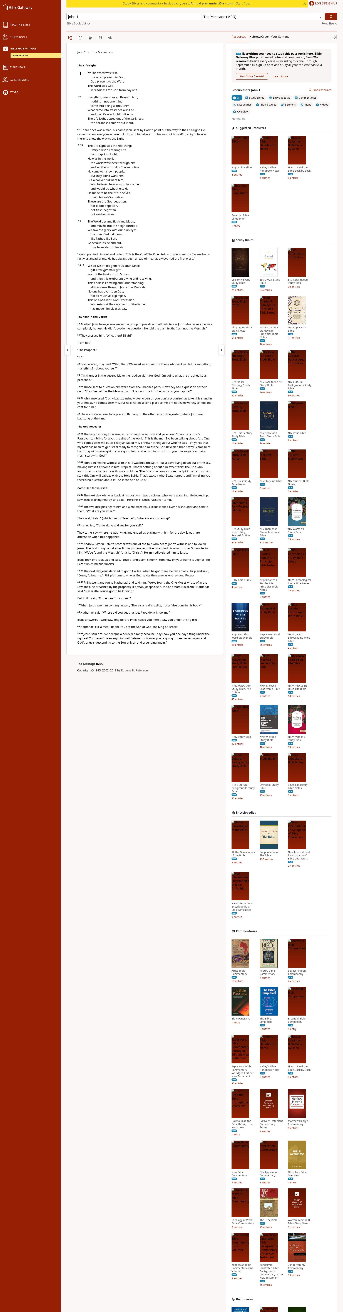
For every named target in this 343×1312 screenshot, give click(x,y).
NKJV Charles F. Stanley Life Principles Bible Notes (269, 584)
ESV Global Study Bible (270, 281)
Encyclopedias (246, 812)
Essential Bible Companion (240, 217)
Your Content (280, 37)
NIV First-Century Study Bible (242, 434)
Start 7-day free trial (252, 76)
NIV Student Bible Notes (298, 482)
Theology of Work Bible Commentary (243, 1221)
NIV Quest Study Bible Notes (241, 482)
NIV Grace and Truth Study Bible (270, 434)
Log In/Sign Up (326, 3)
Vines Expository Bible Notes (297, 786)
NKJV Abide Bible (242, 167)
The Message (86, 664)
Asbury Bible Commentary (267, 972)
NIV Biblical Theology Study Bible (241, 385)
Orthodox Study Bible (269, 786)
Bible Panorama (241, 1018)
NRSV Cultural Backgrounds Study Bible (243, 788)
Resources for (246, 90)
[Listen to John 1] (110, 38)
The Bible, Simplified (266, 1020)
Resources (239, 37)
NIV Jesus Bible (297, 433)
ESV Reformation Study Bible (298, 281)
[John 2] (221, 350)
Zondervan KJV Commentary (296, 1266)
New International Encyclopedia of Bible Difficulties (242, 906)
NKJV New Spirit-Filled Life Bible (298, 687)
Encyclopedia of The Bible (269, 854)
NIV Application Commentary (269, 1174)
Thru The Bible (268, 1220)
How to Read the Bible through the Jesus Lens (242, 1124)
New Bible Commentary (239, 1174)
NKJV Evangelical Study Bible (270, 636)
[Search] (331, 16)
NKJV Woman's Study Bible (296, 738)
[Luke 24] (67, 350)
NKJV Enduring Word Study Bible (242, 636)
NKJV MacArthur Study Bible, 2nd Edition (241, 689)
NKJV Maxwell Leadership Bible (270, 687)
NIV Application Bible (297, 329)
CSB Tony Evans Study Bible (241, 281)
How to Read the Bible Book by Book (299, 169)
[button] (322, 4)
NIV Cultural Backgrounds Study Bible (299, 385)
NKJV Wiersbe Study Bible (268, 738)
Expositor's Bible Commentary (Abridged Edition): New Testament (243, 1071)
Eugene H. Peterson (134, 670)
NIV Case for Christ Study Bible (271, 383)
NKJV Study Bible (242, 736)
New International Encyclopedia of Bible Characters (299, 855)
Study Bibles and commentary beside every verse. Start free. (186, 3)
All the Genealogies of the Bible (243, 854)
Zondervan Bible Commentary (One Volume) (242, 1268)
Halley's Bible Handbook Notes (270, 169)
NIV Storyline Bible (271, 481)
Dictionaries (244, 1299)
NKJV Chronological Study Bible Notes (299, 581)
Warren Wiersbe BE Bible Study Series (299, 1221)
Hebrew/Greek (259, 37)
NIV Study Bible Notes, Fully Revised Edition (241, 532)
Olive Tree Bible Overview (297, 1174)
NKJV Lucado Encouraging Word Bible (299, 638)
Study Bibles (244, 240)
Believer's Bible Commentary (297, 972)
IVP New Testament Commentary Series (271, 1124)
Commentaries (246, 931)
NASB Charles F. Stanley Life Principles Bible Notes (269, 332)
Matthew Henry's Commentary (298, 1122)
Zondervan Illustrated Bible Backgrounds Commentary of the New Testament (271, 1271)
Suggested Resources (251, 128)
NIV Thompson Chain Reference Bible (270, 532)
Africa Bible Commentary (239, 972)
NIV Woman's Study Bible (296, 530)
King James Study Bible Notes (242, 329)
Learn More (281, 76)
